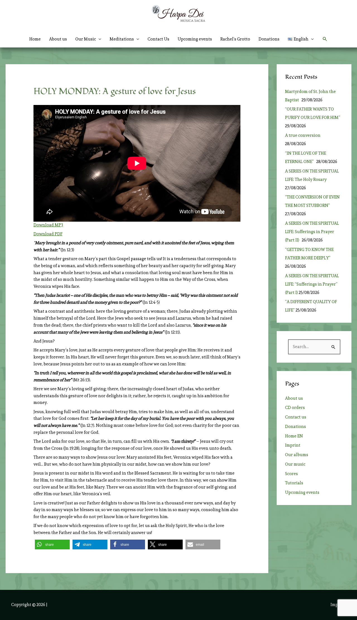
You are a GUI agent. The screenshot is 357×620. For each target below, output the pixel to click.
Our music (295, 464)
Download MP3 (48, 225)
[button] (301, 39)
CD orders (295, 407)
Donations (269, 39)
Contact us (295, 417)
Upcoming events (195, 39)
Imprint (292, 445)
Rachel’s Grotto (235, 39)
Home (35, 39)
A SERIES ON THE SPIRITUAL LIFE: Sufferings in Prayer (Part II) (312, 232)
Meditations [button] (122, 39)
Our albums (296, 454)
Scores (291, 473)
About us (58, 39)
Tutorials (294, 482)
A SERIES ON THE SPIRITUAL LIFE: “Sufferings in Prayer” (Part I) (312, 284)
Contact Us (158, 39)
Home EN (294, 436)
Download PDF (47, 233)
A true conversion (303, 135)
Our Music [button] (85, 39)
